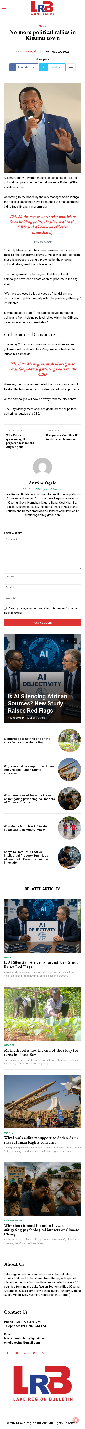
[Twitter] (34, 1353)
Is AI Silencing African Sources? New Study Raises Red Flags (37, 703)
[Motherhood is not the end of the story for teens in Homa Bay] (69, 740)
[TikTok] (25, 1353)
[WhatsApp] (43, 1353)
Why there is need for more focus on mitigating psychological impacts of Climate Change (29, 799)
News (42, 26)
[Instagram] (16, 1353)
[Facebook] (7, 1353)
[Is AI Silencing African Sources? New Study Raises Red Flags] (42, 678)
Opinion (10, 1133)
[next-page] (74, 641)
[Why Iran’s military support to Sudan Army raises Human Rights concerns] (69, 769)
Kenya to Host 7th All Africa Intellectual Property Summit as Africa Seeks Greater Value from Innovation (27, 857)
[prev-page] (67, 641)
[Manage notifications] (76, 1420)
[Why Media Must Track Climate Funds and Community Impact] (69, 828)
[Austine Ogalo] (42, 467)
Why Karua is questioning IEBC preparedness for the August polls (20, 441)
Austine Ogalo (29, 51)
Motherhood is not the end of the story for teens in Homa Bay (27, 740)
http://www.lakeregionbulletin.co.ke (42, 489)
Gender (9, 1045)
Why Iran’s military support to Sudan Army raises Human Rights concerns (29, 769)
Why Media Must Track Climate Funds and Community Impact (25, 828)
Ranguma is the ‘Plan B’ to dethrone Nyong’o (62, 437)
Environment (14, 1220)
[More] (71, 67)
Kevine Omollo (16, 717)
